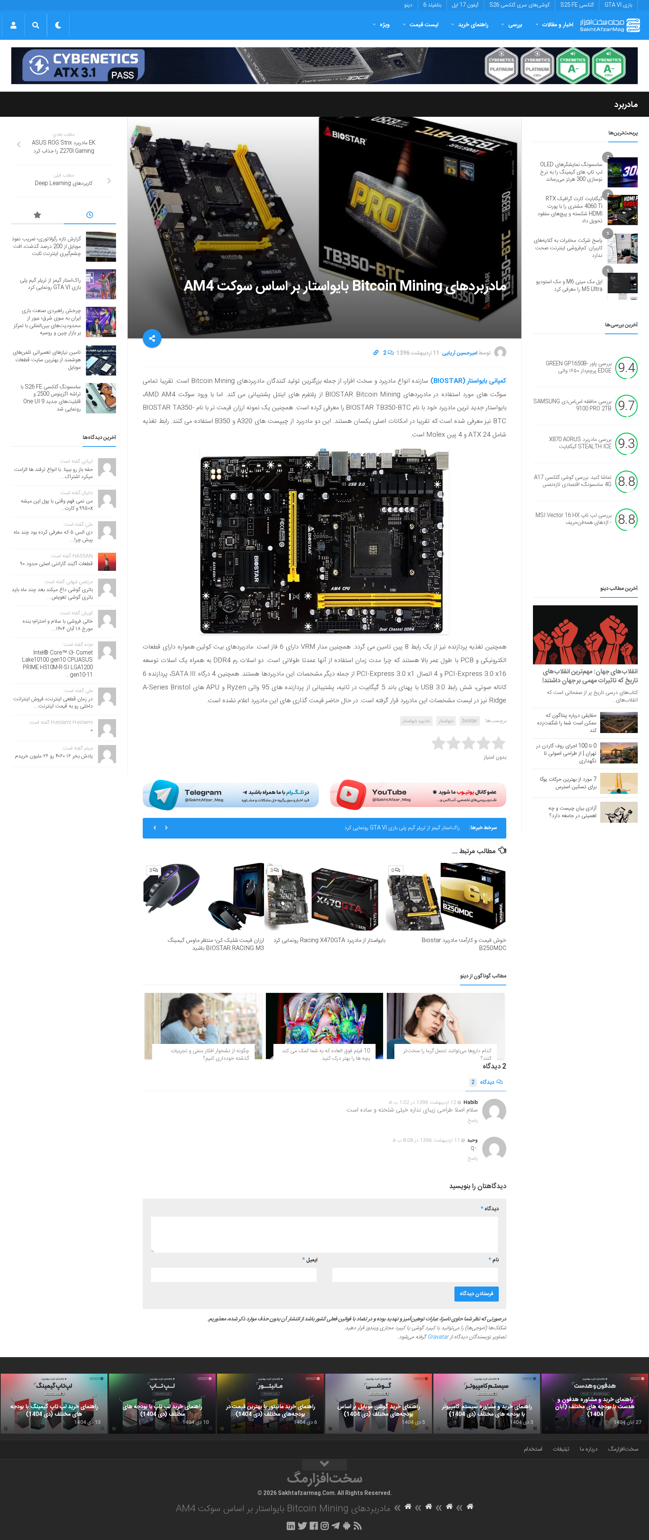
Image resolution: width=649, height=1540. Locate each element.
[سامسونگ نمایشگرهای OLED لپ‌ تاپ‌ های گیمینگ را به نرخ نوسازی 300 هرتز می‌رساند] (623, 172)
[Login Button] (13, 25)
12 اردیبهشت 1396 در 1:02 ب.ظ (422, 1102)
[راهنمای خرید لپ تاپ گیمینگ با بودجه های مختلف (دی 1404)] (54, 1404)
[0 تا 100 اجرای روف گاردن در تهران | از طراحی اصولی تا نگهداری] (619, 752)
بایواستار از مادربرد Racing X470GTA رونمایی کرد (329, 940)
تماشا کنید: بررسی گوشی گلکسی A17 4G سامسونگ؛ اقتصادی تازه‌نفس (572, 481)
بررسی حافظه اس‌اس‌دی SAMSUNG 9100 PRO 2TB (572, 405)
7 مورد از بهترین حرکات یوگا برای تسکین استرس (568, 783)
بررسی (515, 25)
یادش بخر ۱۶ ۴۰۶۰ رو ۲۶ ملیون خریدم (54, 756)
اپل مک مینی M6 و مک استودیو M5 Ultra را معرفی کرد (569, 286)
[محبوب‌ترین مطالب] (37, 216)
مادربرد (626, 105)
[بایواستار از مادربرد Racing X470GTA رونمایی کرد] (324, 897)
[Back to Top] (324, 1465)
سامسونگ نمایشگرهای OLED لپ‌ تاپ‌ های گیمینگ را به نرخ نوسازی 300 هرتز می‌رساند (571, 172)
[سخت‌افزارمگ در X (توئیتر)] (302, 1525)
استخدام (533, 1449)
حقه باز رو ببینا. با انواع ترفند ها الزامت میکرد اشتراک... (53, 473)
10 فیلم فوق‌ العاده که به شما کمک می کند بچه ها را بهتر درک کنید (326, 1055)
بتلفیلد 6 (432, 5)
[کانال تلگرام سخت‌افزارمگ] (336, 1525)
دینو (408, 5)
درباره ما (589, 1449)
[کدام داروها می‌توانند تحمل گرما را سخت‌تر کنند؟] (445, 1026)
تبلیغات (561, 1449)
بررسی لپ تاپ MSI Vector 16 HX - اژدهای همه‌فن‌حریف (573, 519)
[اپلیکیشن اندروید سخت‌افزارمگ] (346, 1525)
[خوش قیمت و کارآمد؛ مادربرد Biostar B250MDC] (446, 897)
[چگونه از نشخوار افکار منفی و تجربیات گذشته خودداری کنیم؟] (203, 1026)
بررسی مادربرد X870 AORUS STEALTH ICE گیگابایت (580, 443)
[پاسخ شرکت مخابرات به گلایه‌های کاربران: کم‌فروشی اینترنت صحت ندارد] (623, 249)
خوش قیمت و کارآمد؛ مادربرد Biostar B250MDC (463, 944)
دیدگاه (482, 1082)
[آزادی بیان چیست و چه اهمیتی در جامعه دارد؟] (619, 812)
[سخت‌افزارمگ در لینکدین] (291, 1525)
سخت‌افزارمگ (623, 1449)
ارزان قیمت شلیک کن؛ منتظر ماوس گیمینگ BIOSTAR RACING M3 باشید (216, 944)
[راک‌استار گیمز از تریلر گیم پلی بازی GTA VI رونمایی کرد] (101, 284)
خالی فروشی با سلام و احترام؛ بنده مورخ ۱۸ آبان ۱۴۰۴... (58, 625)
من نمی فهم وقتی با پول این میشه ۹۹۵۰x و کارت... (57, 505)
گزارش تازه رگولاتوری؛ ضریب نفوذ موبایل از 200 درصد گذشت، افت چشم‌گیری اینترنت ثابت (46, 246)
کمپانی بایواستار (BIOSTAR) (468, 381)
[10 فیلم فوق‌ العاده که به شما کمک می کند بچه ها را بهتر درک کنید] (324, 1026)
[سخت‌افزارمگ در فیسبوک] (314, 1525)
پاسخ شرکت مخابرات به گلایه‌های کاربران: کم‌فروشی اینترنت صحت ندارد (568, 248)
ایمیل (309, 1260)
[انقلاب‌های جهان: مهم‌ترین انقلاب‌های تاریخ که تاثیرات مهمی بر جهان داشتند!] (585, 634)
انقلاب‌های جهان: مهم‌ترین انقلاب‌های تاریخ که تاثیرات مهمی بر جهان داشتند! (590, 676)
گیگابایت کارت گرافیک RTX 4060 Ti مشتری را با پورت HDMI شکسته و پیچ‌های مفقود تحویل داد (569, 210)
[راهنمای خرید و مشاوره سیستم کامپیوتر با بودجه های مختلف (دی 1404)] (486, 1404)
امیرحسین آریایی (459, 353)
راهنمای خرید (473, 25)
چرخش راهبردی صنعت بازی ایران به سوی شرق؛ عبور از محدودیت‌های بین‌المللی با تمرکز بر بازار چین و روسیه (347, 832)
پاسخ (473, 1120)
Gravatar (437, 1337)
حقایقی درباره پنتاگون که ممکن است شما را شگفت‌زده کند (566, 723)
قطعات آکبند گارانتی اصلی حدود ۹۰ (56, 564)
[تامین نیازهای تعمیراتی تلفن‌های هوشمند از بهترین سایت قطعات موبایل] (101, 360)
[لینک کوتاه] (376, 353)
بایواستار (446, 721)
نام (494, 1260)
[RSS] (357, 1525)
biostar (469, 721)
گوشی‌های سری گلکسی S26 (519, 5)
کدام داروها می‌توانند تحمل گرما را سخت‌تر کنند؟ (447, 1055)
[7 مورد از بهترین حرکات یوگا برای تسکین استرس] (619, 783)
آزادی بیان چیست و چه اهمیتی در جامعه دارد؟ (572, 812)
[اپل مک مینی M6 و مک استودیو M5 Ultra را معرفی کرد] (623, 286)
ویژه (385, 25)
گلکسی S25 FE (577, 5)
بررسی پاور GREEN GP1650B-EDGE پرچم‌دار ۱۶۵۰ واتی (578, 367)
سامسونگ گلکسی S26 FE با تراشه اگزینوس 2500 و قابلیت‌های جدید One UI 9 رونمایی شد (51, 398)
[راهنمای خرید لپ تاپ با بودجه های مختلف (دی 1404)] (162, 1404)
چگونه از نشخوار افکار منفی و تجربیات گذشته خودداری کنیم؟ (210, 1055)
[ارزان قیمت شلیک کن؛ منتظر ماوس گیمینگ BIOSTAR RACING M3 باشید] (203, 897)
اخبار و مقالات (557, 25)
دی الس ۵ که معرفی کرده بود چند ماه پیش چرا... (53, 536)
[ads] (324, 65)
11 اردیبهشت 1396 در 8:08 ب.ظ (426, 1140)
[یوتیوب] (418, 795)
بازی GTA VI (618, 5)
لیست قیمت (424, 25)
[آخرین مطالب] (90, 216)
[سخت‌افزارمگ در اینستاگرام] (325, 1525)
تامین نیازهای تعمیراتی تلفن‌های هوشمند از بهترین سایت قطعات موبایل (47, 360)
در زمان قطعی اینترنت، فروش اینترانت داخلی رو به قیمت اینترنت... (53, 703)
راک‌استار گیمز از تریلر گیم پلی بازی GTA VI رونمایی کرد (50, 284)
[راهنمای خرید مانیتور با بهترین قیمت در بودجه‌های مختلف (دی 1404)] (270, 1404)
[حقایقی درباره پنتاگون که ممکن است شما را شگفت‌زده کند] (619, 722)
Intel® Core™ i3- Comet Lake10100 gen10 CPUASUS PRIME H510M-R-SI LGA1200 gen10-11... (57, 664)
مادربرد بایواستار (416, 721)
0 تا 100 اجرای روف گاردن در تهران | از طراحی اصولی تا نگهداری (566, 754)
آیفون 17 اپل (465, 5)
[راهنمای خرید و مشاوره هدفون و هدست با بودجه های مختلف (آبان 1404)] (595, 1404)
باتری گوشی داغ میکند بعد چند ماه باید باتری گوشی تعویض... (52, 593)
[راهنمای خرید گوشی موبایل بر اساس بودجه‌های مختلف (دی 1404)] (378, 1404)
